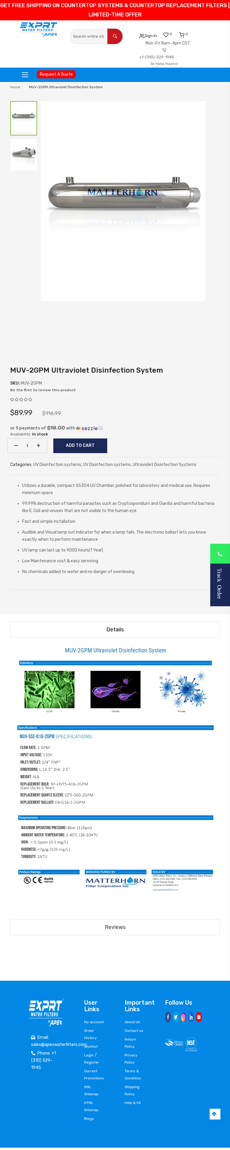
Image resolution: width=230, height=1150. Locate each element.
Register (91, 1062)
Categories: (21, 464)
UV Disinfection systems (57, 464)
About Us (132, 1022)
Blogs (89, 1119)
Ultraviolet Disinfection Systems (164, 464)
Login (89, 1055)
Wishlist (91, 1046)
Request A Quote (56, 74)
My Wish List (171, 34)
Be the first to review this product (43, 390)
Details (115, 629)
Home (15, 87)
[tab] (115, 630)
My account (94, 1022)
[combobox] (88, 36)
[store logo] (39, 28)
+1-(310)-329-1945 (156, 57)
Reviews (115, 927)
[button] (23, 118)
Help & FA (133, 1103)
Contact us (134, 1031)
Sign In (151, 35)
